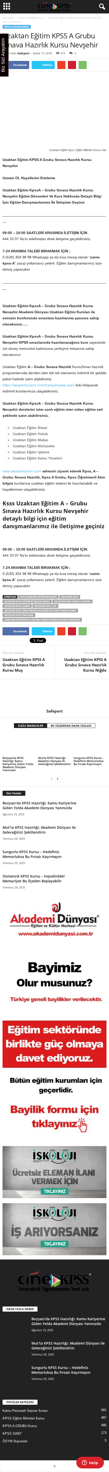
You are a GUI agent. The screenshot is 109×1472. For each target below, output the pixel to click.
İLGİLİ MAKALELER (30, 725)
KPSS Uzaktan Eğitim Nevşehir (38, 597)
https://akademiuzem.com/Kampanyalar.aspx (39, 385)
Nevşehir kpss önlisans (18, 615)
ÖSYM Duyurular (15, 1441)
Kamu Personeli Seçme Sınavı (25, 1411)
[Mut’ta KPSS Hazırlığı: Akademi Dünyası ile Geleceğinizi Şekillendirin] (54, 744)
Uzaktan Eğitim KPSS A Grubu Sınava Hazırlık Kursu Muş (24, 665)
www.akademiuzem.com (22, 471)
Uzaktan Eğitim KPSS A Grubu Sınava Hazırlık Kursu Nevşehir (42, 619)
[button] (101, 6)
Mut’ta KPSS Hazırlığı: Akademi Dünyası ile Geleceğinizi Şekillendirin (54, 761)
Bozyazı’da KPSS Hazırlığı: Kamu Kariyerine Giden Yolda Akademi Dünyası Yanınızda (18, 764)
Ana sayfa (8, 18)
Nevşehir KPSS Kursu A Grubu (72, 601)
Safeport (23, 53)
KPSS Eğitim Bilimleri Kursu (23, 1418)
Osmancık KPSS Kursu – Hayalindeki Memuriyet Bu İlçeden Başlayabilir (34, 878)
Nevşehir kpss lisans (17, 606)
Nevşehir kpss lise (45, 606)
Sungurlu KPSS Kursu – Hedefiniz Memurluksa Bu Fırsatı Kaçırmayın (89, 761)
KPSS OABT (12, 1433)
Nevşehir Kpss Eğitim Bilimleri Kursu (27, 601)
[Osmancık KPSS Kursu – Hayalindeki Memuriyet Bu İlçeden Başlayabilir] (93, 882)
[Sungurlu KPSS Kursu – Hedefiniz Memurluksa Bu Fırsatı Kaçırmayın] (90, 744)
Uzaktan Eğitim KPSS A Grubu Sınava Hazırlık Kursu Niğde (85, 665)
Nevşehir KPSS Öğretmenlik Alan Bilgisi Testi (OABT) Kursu (40, 610)
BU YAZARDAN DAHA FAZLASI (71, 725)
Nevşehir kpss (69, 597)
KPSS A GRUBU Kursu (31, 18)
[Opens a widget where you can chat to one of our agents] (90, 1463)
